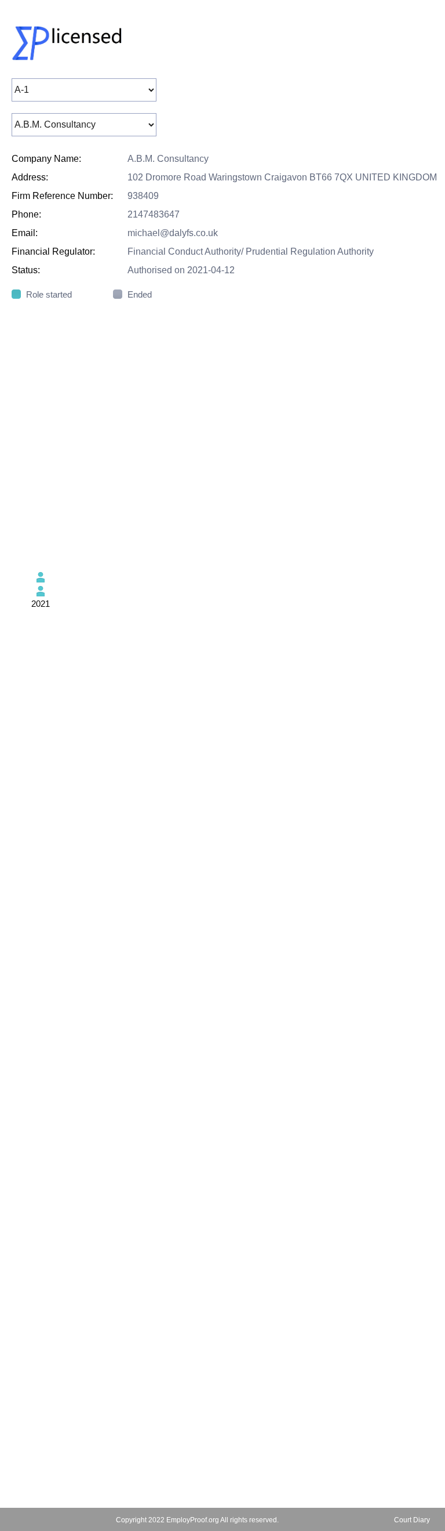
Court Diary (412, 1520)
